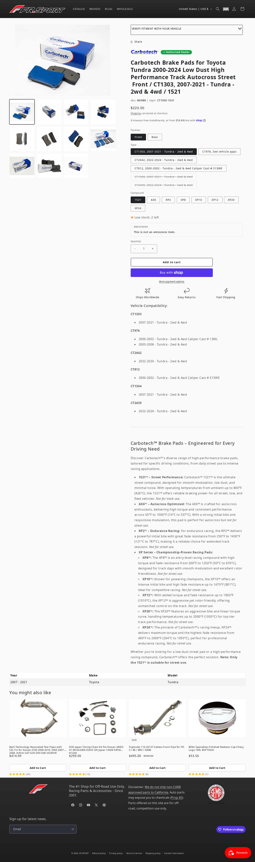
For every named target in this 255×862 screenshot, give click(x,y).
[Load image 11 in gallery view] (76, 165)
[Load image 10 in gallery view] (49, 165)
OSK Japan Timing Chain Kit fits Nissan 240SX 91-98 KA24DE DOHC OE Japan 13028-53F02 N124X (96, 749)
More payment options (171, 281)
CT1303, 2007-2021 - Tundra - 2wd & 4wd (164, 151)
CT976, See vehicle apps (219, 151)
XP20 (231, 200)
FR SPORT (84, 853)
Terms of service (134, 853)
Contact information (174, 853)
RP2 (168, 200)
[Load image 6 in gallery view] (49, 138)
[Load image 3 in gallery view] (76, 111)
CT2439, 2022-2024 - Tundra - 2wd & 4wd (166, 185)
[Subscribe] (72, 829)
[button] (218, 9)
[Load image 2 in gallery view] (49, 111)
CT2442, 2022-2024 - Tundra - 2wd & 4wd (164, 160)
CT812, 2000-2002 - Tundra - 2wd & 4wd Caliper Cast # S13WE (179, 168)
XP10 (198, 200)
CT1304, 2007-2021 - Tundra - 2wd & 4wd (166, 177)
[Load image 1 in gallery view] (22, 111)
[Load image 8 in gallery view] (103, 138)
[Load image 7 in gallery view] (76, 138)
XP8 (183, 200)
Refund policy (99, 853)
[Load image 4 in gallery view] (103, 111)
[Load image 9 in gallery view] (22, 165)
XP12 (215, 200)
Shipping (136, 113)
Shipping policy (153, 853)
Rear (155, 137)
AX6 (153, 200)
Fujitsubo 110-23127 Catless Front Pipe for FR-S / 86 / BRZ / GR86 (157, 748)
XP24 (138, 208)
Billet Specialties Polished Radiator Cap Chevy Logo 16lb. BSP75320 (216, 748)
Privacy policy (116, 853)
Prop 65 (176, 798)
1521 (138, 200)
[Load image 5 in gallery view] (22, 138)
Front (138, 137)
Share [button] (138, 41)
